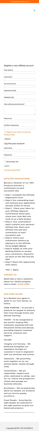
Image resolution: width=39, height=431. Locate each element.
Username (8, 77)
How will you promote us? (14, 104)
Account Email (10, 84)
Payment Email (10, 90)
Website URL (9, 97)
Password (8, 118)
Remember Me (12, 162)
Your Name (8, 70)
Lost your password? (12, 170)
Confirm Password (11, 125)
